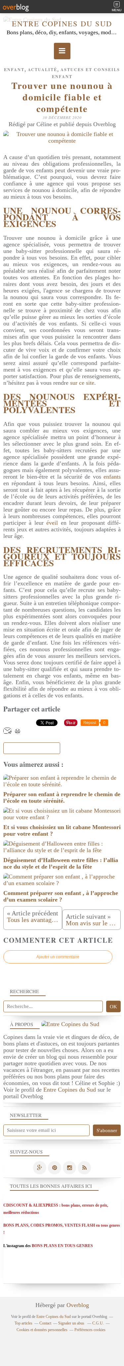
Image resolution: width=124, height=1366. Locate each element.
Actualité (42, 69)
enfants (112, 476)
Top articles (23, 1323)
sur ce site (82, 382)
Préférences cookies (89, 1329)
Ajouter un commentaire (57, 957)
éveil (52, 522)
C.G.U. (98, 1323)
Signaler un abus (71, 1323)
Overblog (77, 1305)
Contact (45, 1323)
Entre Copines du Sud (62, 23)
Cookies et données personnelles (42, 1329)
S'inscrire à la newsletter (32, 748)
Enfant (14, 69)
